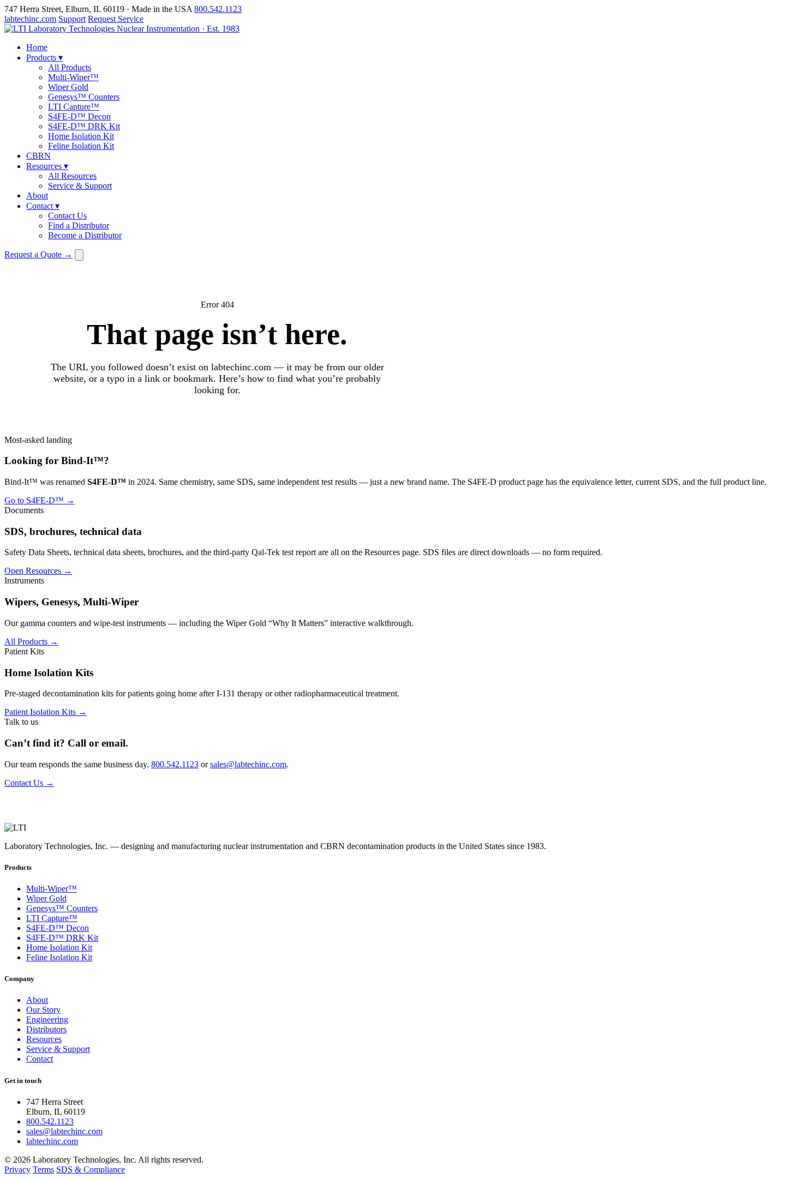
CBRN (38, 155)
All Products (69, 67)
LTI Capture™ (73, 106)
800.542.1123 (218, 9)
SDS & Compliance (90, 1169)
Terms (43, 1169)
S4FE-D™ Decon (79, 116)
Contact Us (67, 215)
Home (36, 47)
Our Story (43, 1009)
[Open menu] (79, 255)
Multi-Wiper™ (73, 77)
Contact (42, 205)
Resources (47, 166)
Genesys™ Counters (83, 96)
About (37, 195)
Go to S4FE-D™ (39, 500)
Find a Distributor (78, 225)
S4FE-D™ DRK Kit (84, 126)
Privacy (17, 1169)
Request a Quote (38, 254)
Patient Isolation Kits (45, 712)
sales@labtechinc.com (248, 764)
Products (44, 57)
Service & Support (80, 185)
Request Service (115, 18)
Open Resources (38, 570)
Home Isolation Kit (81, 136)
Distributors (46, 1029)
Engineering (47, 1019)
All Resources (72, 176)
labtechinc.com (30, 18)
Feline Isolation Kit (81, 146)
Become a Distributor (85, 235)
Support (72, 18)
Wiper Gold (68, 87)
